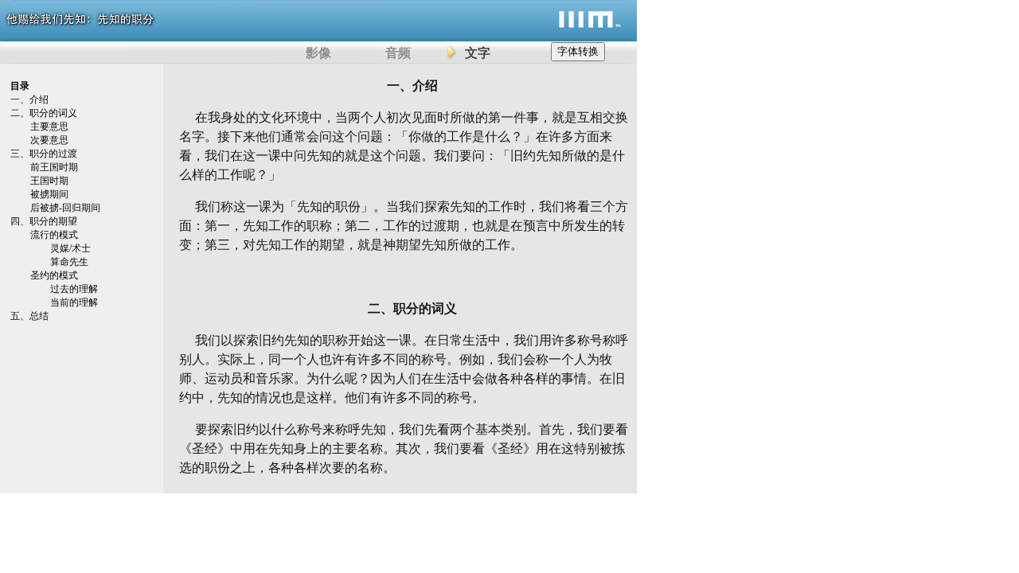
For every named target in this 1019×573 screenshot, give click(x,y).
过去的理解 (74, 288)
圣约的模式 (54, 275)
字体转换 (578, 51)
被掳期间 (49, 194)
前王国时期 (54, 167)
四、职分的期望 (43, 221)
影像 (318, 53)
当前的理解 (74, 302)
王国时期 (49, 180)
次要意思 (49, 140)
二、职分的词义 (43, 113)
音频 (398, 53)
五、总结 (29, 316)
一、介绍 (29, 99)
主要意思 (49, 126)
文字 (477, 53)
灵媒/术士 (70, 248)
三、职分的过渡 (43, 153)
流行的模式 (54, 234)
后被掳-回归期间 (65, 207)
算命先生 (69, 261)
